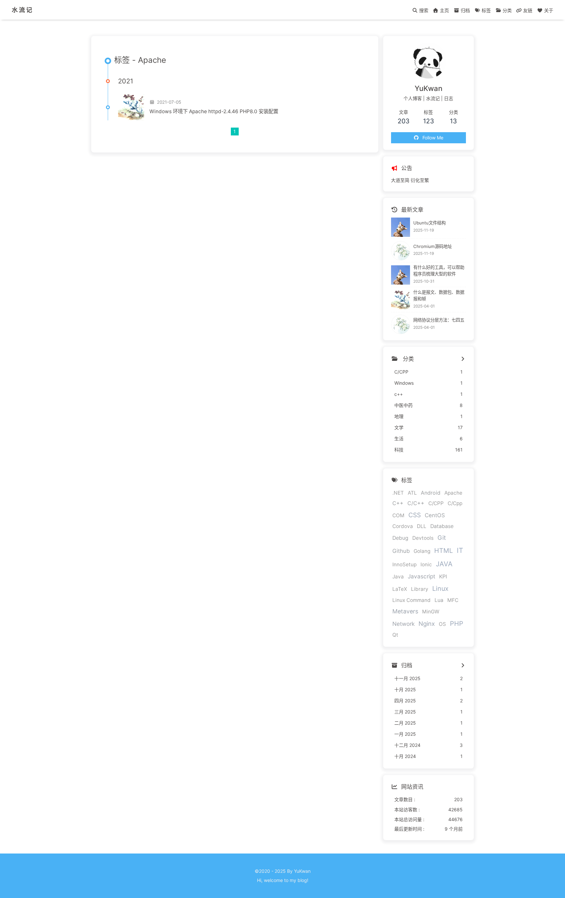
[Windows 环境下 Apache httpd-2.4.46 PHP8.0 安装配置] (131, 107)
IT (460, 551)
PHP (456, 623)
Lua (439, 600)
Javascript (421, 576)
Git (441, 537)
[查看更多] (462, 359)
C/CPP (436, 504)
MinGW (430, 612)
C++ (397, 504)
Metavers (405, 611)
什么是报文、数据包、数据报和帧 (438, 296)
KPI (443, 577)
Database (442, 526)
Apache (453, 493)
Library (419, 589)
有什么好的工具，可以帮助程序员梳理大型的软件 (438, 271)
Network (403, 623)
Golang (422, 551)
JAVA (444, 564)
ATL (412, 493)
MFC (452, 600)
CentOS (435, 515)
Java (398, 577)
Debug (400, 538)
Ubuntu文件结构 (429, 222)
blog (302, 880)
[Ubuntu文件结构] (400, 227)
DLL (421, 526)
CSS (414, 515)
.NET (398, 493)
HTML (443, 551)
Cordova (402, 526)
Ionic (426, 565)
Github (401, 551)
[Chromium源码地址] (400, 250)
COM (398, 516)
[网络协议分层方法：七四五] (400, 324)
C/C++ (415, 504)
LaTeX (399, 589)
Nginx (427, 623)
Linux (440, 588)
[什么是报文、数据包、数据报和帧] (400, 300)
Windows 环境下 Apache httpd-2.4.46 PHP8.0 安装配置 (213, 111)
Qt (395, 635)
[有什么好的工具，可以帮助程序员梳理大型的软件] (400, 275)
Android (430, 493)
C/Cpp (455, 504)
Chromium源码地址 (432, 246)
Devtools (423, 538)
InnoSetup (404, 565)
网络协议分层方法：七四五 (438, 320)
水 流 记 (22, 9)
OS (442, 624)
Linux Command (411, 600)
